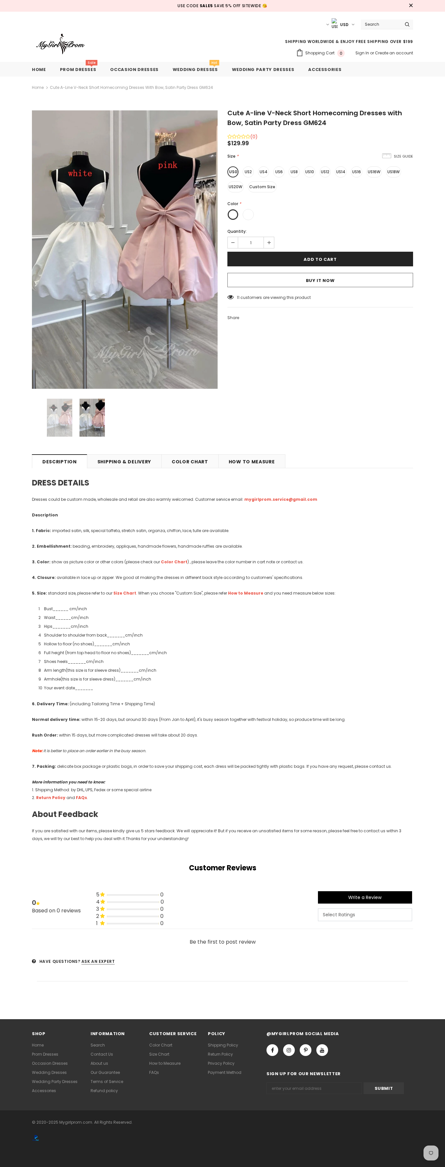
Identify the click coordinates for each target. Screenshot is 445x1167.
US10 (309, 172)
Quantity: (237, 231)
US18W (393, 172)
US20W (235, 187)
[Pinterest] (305, 1050)
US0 (233, 172)
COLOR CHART (190, 461)
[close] (411, 6)
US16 (356, 172)
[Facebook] (272, 1050)
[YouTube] (322, 1050)
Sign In (362, 53)
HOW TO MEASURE (252, 461)
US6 (279, 172)
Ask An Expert (98, 961)
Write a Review (364, 897)
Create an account (394, 53)
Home (38, 87)
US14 (340, 172)
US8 (294, 172)
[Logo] (65, 44)
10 (239, 297)
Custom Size (262, 187)
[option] (125, 249)
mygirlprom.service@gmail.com (280, 499)
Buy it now (320, 280)
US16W (374, 172)
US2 (248, 172)
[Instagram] (289, 1050)
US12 (325, 172)
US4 (263, 172)
